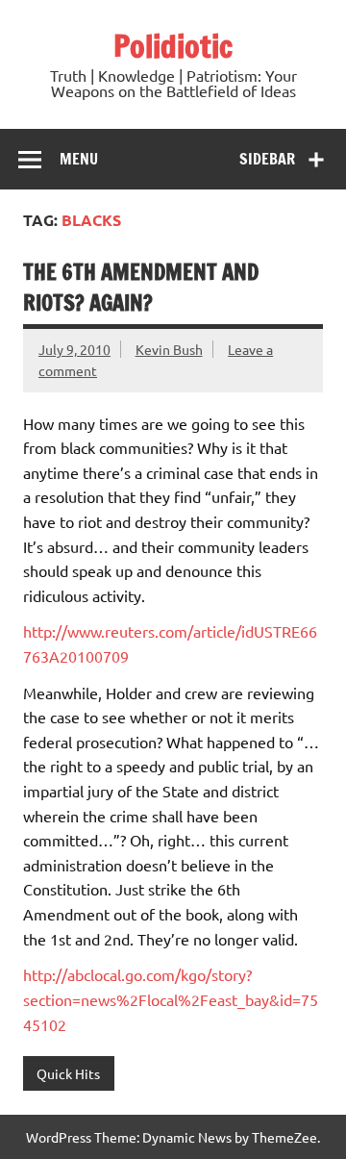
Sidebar (267, 158)
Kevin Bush (169, 349)
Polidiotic (173, 46)
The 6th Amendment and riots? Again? (141, 286)
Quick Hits (68, 1073)
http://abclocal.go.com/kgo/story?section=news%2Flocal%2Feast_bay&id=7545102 (170, 999)
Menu (79, 158)
